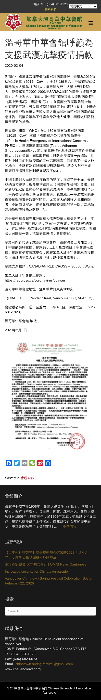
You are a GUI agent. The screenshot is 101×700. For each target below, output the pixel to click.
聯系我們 (50, 9)
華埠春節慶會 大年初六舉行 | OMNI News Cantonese (46, 564)
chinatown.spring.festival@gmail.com (44, 664)
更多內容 (69, 526)
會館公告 (27, 478)
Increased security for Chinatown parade (36, 571)
